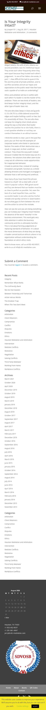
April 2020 (9, 386)
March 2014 (9, 492)
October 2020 (10, 382)
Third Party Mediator (13, 362)
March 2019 (9, 401)
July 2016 (8, 452)
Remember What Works (14, 283)
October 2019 (10, 393)
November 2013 (11, 507)
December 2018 (11, 408)
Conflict (7, 325)
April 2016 (9, 456)
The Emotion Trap (12, 301)
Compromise (10, 322)
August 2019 (9, 397)
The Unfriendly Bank (13, 286)
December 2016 (11, 437)
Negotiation (9, 354)
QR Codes (34, 688)
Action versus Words (13, 297)
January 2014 (10, 499)
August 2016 (9, 448)
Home (8, 688)
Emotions (8, 332)
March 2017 (9, 430)
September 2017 (11, 419)
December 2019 (11, 390)
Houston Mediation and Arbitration (18, 340)
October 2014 (10, 470)
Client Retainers (11, 318)
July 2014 (8, 481)
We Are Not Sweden (12, 290)
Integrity (8, 279)
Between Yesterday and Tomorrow (18, 293)
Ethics (7, 336)
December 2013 (11, 503)
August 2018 (9, 412)
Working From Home (13, 365)
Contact (22, 690)
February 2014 (10, 496)
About (16, 688)
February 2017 (10, 434)
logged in (18, 265)
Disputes (8, 329)
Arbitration (9, 314)
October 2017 (10, 415)
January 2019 (10, 404)
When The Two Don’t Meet (15, 304)
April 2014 (9, 488)
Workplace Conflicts (12, 369)
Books (24, 688)
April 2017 (9, 426)
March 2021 (9, 379)
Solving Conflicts (11, 358)
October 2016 (10, 441)
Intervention (9, 343)
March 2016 (9, 459)
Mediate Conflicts (11, 347)
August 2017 (9, 423)
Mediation (9, 351)
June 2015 (8, 463)
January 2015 (10, 466)
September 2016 (11, 445)
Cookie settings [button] (23, 706)
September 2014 (11, 474)
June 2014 (8, 485)
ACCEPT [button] (35, 706)
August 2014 (9, 477)
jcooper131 (11, 29)
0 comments (32, 32)
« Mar (7, 617)
